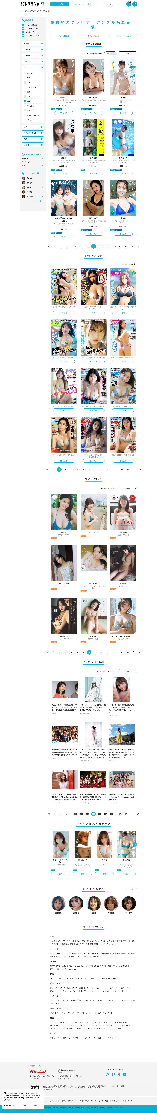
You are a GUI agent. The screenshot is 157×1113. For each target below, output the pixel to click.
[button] (135, 844)
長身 (28, 96)
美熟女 (83, 1000)
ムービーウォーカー (107, 944)
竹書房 (62, 944)
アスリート (101, 1028)
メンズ (91, 1038)
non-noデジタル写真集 (126, 953)
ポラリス (64, 969)
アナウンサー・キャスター (97, 1025)
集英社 (115, 941)
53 (122, 470)
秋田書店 (53, 941)
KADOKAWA (76, 941)
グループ (78, 1013)
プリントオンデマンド (121, 966)
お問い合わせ (116, 1101)
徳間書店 (69, 944)
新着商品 (25, 158)
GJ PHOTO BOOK (91, 953)
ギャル (29, 120)
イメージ (27, 127)
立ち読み (63, 113)
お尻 (28, 82)
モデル (97, 1022)
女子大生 (121, 1022)
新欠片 (76, 944)
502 (75, 814)
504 (87, 814)
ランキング (25, 162)
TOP (21, 11)
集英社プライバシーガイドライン (46, 1101)
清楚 (55, 1003)
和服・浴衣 (109, 978)
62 (126, 246)
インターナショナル (33, 115)
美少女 (56, 1000)
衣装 (25, 61)
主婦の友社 (123, 941)
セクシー (129, 1000)
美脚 (28, 92)
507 (121, 652)
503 (81, 814)
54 (128, 470)
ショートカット (31, 87)
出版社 (26, 43)
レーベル (27, 49)
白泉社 (82, 944)
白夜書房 (89, 944)
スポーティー (31, 110)
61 (120, 246)
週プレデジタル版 (32, 28)
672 (120, 814)
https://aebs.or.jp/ (47, 1089)
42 (105, 246)
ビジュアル (28, 67)
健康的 (29, 101)
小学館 (131, 941)
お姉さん (70, 1000)
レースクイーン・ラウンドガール (66, 1025)
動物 (102, 1038)
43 (111, 246)
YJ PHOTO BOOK (76, 953)
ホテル (91, 1013)
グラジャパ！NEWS (33, 35)
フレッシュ (30, 106)
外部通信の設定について (88, 1101)
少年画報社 (54, 944)
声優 (109, 1022)
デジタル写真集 (31, 25)
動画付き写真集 (87, 966)
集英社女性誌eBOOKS (59, 957)
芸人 (88, 1028)
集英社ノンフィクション (78, 957)
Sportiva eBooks (94, 957)
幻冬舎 (109, 941)
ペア (54, 1013)
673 (126, 814)
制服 (70, 978)
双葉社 (96, 944)
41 (99, 246)
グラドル (57, 1022)
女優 (85, 1022)
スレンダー (30, 73)
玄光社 (103, 941)
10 (113, 470)
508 (127, 652)
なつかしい (98, 1000)
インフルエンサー (121, 1025)
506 (99, 814)
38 (82, 246)
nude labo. (73, 969)
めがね (95, 978)
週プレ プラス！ (32, 32)
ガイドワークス (64, 941)
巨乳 (28, 77)
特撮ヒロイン (58, 1028)
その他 (26, 145)
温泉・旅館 (105, 1013)
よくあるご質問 (104, 1101)
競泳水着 (82, 978)
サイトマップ (127, 1101)
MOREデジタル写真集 (107, 953)
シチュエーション (30, 133)
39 (87, 246)
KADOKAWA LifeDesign (91, 941)
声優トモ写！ (55, 969)
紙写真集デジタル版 (58, 966)
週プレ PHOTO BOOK (59, 953)
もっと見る (129, 889)
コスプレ (57, 978)
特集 (23, 165)
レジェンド (75, 1028)
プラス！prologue (73, 966)
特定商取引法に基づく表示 (69, 1101)
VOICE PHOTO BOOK (102, 966)
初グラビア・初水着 (73, 1038)
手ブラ (56, 1038)
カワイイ (113, 1000)
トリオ (65, 1013)
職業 (25, 139)
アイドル (72, 1022)
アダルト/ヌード (115, 1028)
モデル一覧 (37, 201)
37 (76, 246)
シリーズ (27, 55)
